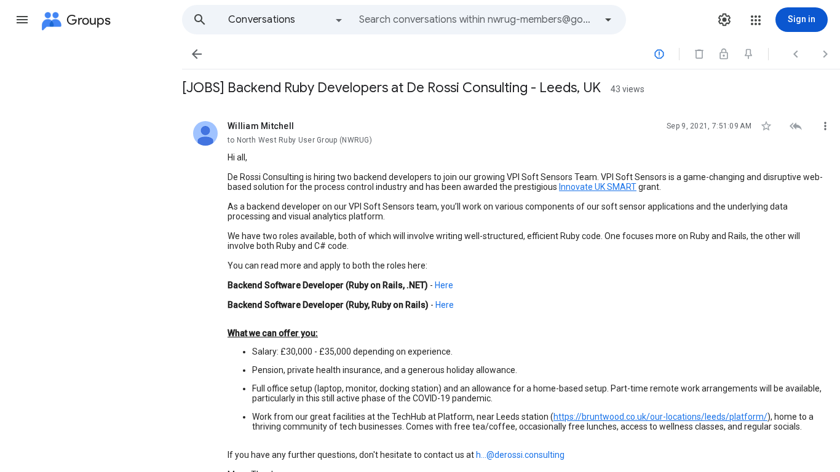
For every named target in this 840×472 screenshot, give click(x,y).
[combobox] (477, 20)
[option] (286, 20)
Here (444, 285)
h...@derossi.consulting (520, 455)
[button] (22, 19)
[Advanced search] (608, 20)
